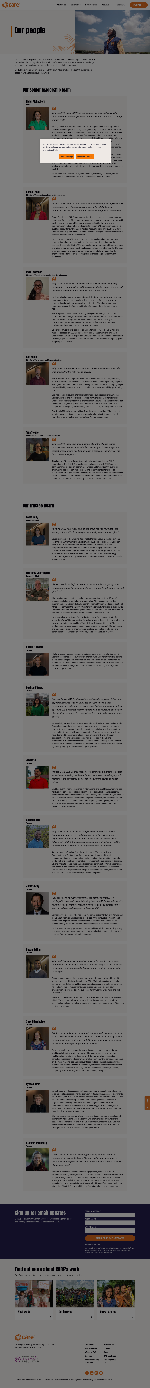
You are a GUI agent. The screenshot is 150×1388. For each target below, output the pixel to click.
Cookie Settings (66, 157)
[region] (75, 151)
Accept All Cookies (84, 157)
